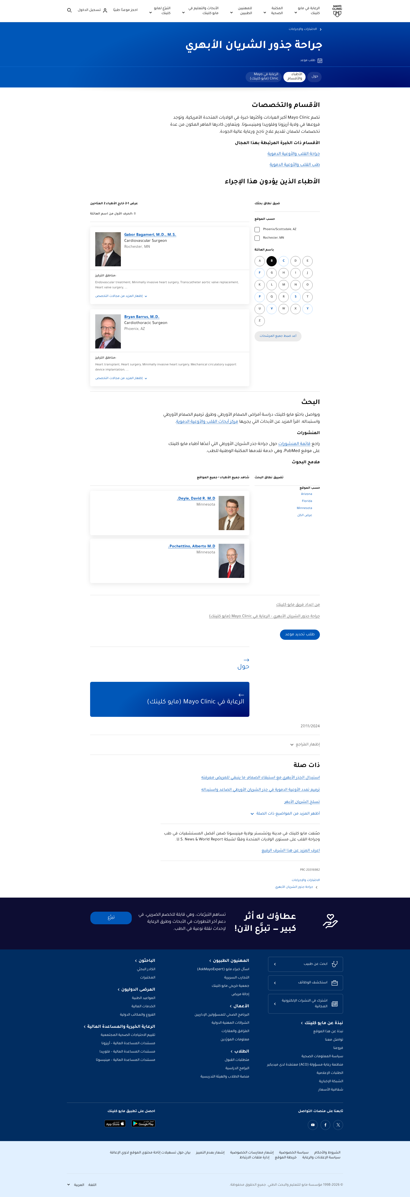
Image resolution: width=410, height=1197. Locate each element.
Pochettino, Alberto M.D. (191, 547)
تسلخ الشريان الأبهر (302, 802)
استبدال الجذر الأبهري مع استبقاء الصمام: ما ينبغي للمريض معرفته (260, 778)
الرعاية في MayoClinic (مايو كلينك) (264, 77)
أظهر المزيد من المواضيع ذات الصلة (288, 814)
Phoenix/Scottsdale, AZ (279, 229)
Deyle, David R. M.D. (196, 499)
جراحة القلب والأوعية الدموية (294, 154)
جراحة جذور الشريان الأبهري (253, 46)
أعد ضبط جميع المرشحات (278, 336)
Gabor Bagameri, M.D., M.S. (150, 235)
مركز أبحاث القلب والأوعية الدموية (207, 422)
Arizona (306, 494)
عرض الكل (304, 515)
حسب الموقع (265, 219)
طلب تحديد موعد (300, 635)
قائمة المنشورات (294, 444)
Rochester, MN (273, 238)
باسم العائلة (264, 250)
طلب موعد (307, 60)
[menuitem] (314, 77)
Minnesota (304, 508)
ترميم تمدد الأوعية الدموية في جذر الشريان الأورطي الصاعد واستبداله (260, 790)
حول (315, 77)
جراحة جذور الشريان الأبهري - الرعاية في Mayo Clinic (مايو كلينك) (264, 616)
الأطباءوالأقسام (295, 77)
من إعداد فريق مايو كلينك (298, 605)
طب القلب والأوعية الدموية (295, 165)
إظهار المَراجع (308, 745)
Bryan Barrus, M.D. (142, 317)
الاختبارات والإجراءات (303, 29)
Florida (307, 501)
